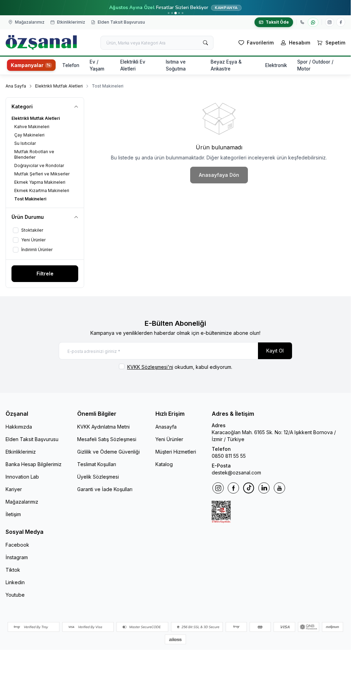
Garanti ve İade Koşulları (104, 489)
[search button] (205, 43)
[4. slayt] (179, 13)
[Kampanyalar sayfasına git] (175, 7)
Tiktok (13, 570)
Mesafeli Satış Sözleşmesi (106, 439)
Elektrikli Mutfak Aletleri (59, 86)
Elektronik (276, 65)
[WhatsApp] (313, 22)
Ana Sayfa (16, 86)
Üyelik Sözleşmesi (98, 477)
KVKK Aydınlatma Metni (103, 427)
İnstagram (17, 557)
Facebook (17, 545)
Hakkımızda (19, 427)
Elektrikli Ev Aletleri (132, 65)
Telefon (70, 65)
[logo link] (41, 42)
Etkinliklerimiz (21, 452)
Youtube (15, 595)
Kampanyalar (27, 65)
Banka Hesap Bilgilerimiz (34, 464)
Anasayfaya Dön (219, 175)
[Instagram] (329, 22)
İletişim (13, 514)
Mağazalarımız (22, 502)
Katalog (164, 464)
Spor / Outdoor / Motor (315, 65)
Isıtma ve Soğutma (176, 65)
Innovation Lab (22, 477)
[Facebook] (340, 22)
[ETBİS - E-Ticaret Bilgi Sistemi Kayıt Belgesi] (278, 512)
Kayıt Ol (275, 351)
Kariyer (14, 489)
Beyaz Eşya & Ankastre (226, 65)
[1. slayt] (168, 13)
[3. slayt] (175, 13)
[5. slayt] (182, 13)
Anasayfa (166, 427)
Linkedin (15, 582)
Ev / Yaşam (97, 65)
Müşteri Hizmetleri (175, 452)
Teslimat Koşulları (96, 464)
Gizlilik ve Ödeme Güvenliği (108, 452)
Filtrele (45, 273)
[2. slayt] (172, 13)
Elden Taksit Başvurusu (32, 439)
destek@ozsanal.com (236, 472)
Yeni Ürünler (169, 439)
